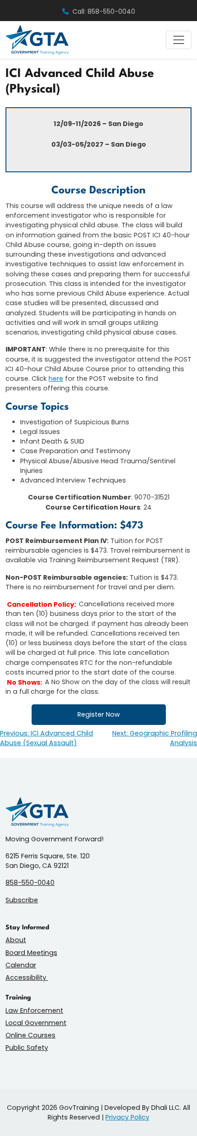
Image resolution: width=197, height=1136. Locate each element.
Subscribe (21, 900)
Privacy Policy (127, 1117)
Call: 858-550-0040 (103, 11)
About (15, 939)
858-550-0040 (30, 882)
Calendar (20, 965)
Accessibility (26, 977)
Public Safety (26, 1047)
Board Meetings (31, 952)
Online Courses (30, 1035)
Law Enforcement (34, 1010)
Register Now (98, 714)
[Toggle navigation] (179, 40)
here (56, 378)
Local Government (35, 1022)
